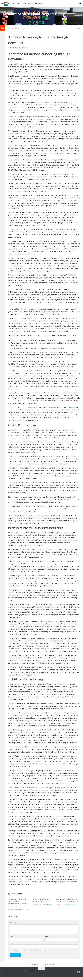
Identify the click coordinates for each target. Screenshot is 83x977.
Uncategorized (13, 28)
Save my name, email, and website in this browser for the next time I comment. (34, 950)
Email (47, 936)
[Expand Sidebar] (2, 28)
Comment (13, 922)
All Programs (16, 3)
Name (12, 936)
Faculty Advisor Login (48, 965)
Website (12, 943)
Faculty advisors (33, 965)
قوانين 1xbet (71, 407)
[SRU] (78, 972)
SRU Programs (38, 3)
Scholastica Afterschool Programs (29, 13)
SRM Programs (27, 3)
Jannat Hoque (14, 47)
